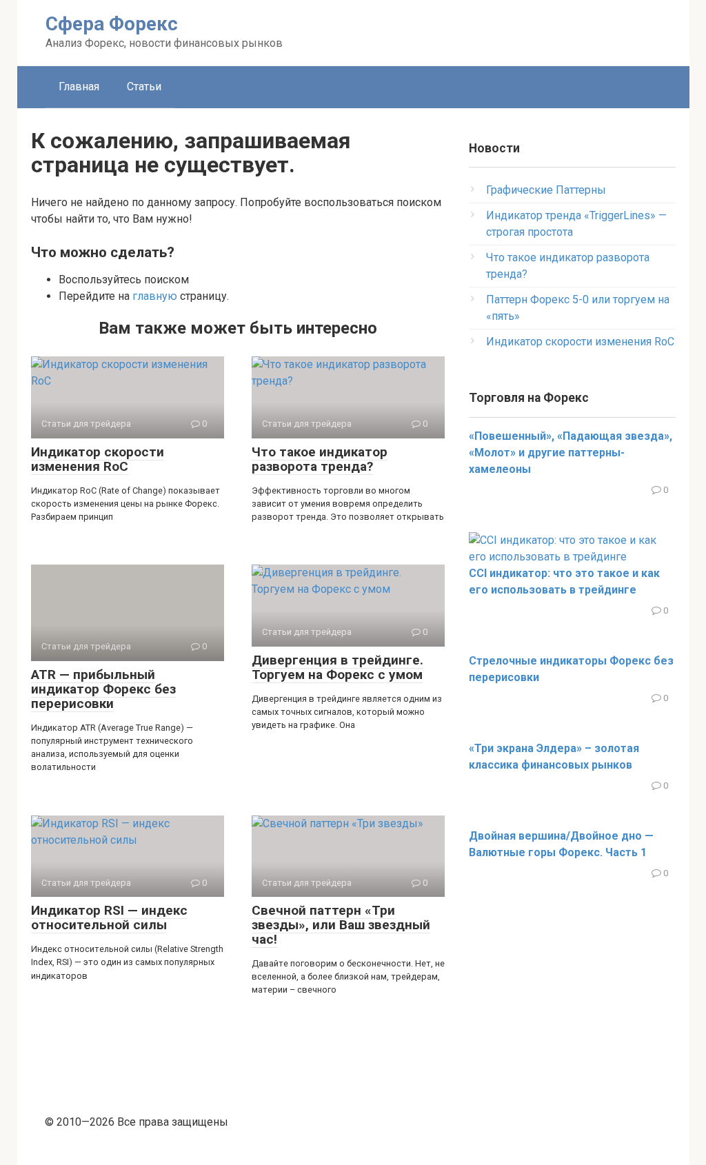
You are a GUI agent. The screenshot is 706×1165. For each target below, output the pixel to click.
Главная (79, 86)
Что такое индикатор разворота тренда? (319, 459)
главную (154, 296)
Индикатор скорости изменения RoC (97, 459)
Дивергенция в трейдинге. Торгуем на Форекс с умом (337, 667)
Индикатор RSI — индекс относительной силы (109, 917)
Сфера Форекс (112, 23)
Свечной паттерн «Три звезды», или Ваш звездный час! (341, 924)
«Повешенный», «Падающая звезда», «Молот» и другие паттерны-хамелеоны (570, 452)
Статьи (144, 86)
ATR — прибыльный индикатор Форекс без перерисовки (103, 689)
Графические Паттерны (546, 189)
